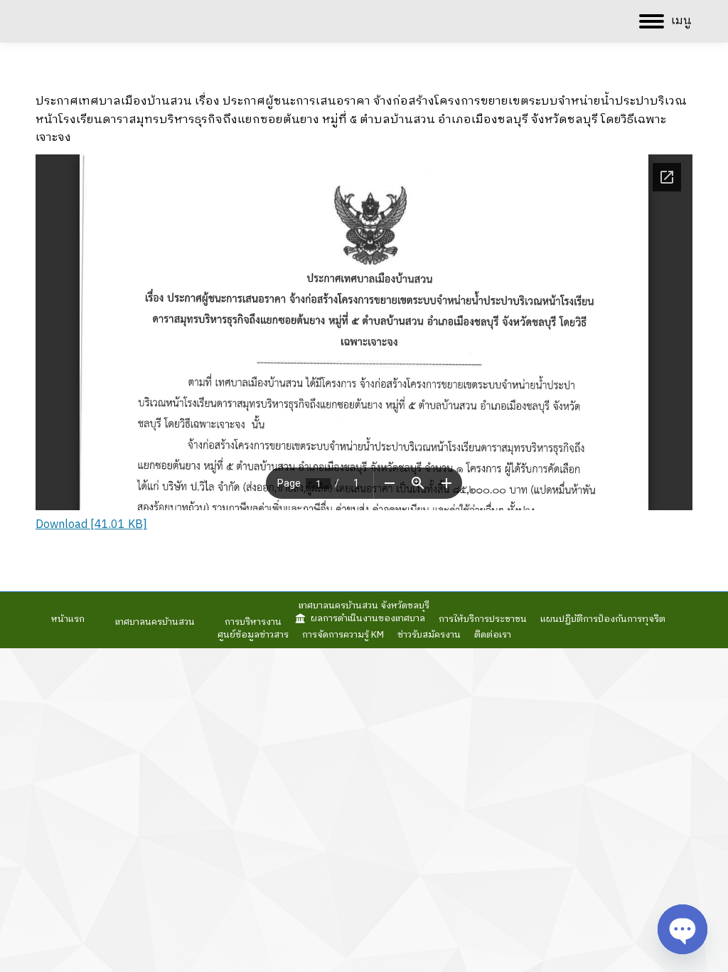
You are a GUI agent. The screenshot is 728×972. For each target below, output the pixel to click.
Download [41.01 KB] (91, 524)
